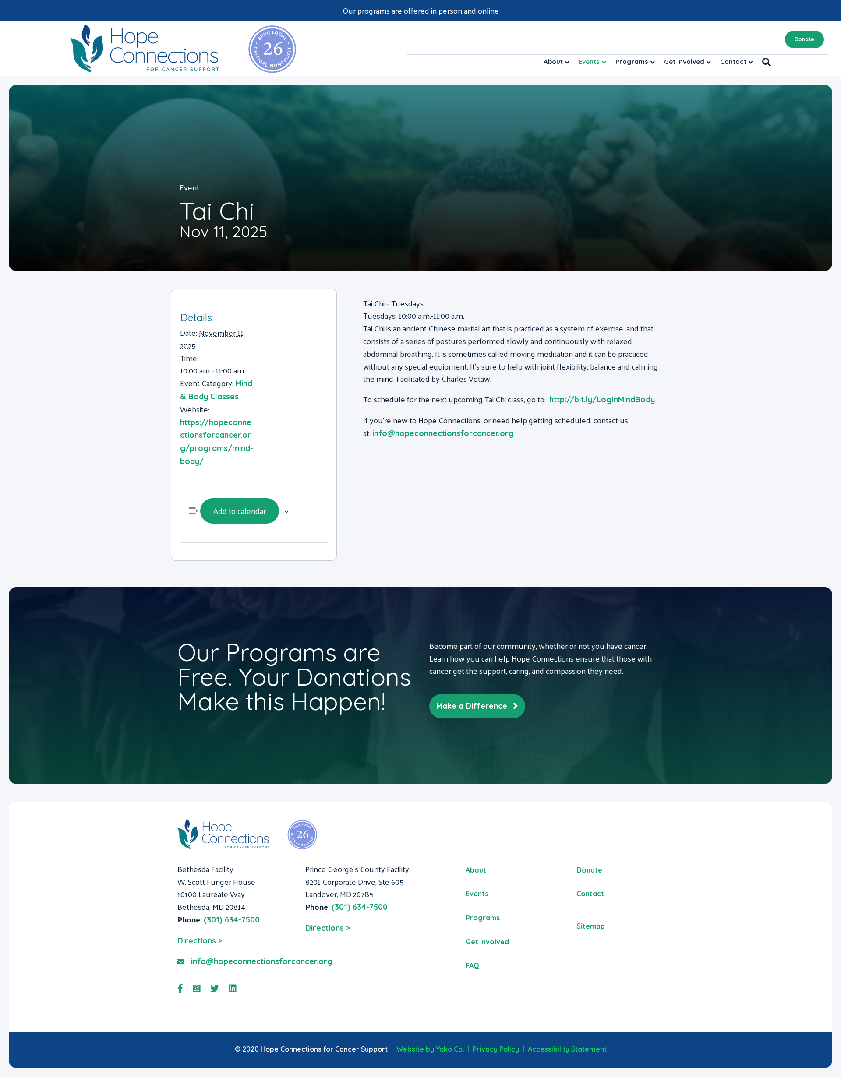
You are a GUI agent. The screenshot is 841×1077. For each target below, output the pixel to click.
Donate (804, 39)
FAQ (472, 965)
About (553, 61)
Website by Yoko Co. (430, 1049)
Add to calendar (239, 510)
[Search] (764, 62)
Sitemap (590, 926)
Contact (733, 61)
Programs (631, 61)
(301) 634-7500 (232, 920)
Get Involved (684, 61)
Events (589, 61)
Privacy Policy (496, 1049)
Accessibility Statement (567, 1049)
